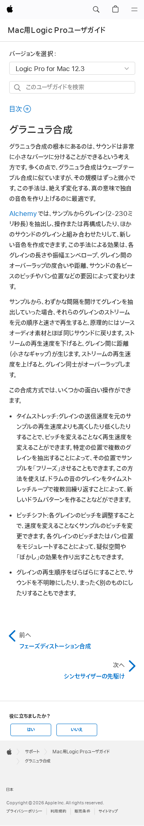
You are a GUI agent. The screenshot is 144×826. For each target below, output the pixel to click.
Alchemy (23, 214)
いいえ (77, 729)
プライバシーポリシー (24, 811)
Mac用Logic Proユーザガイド (57, 30)
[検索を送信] (18, 87)
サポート (32, 752)
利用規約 (58, 811)
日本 (10, 789)
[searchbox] (72, 87)
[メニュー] (134, 9)
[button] (96, 9)
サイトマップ (108, 811)
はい (31, 729)
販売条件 (82, 811)
